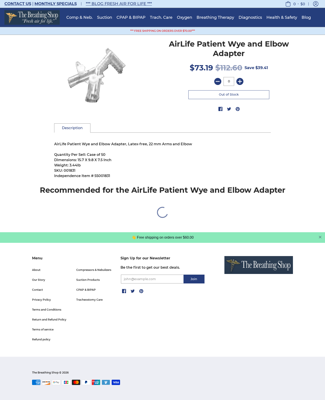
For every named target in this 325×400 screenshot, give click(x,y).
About (36, 270)
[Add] (239, 81)
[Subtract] (217, 81)
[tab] (72, 128)
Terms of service (43, 329)
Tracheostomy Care (89, 299)
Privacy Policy (41, 299)
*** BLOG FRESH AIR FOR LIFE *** (119, 3)
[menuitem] (79, 17)
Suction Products (88, 279)
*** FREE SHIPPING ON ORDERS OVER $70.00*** (162, 30)
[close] (320, 237)
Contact (37, 289)
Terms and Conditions (46, 309)
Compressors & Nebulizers (93, 270)
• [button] (299, 4)
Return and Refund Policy (49, 319)
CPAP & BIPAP (86, 289)
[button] (316, 4)
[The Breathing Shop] (32, 17)
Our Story (38, 279)
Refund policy (41, 339)
